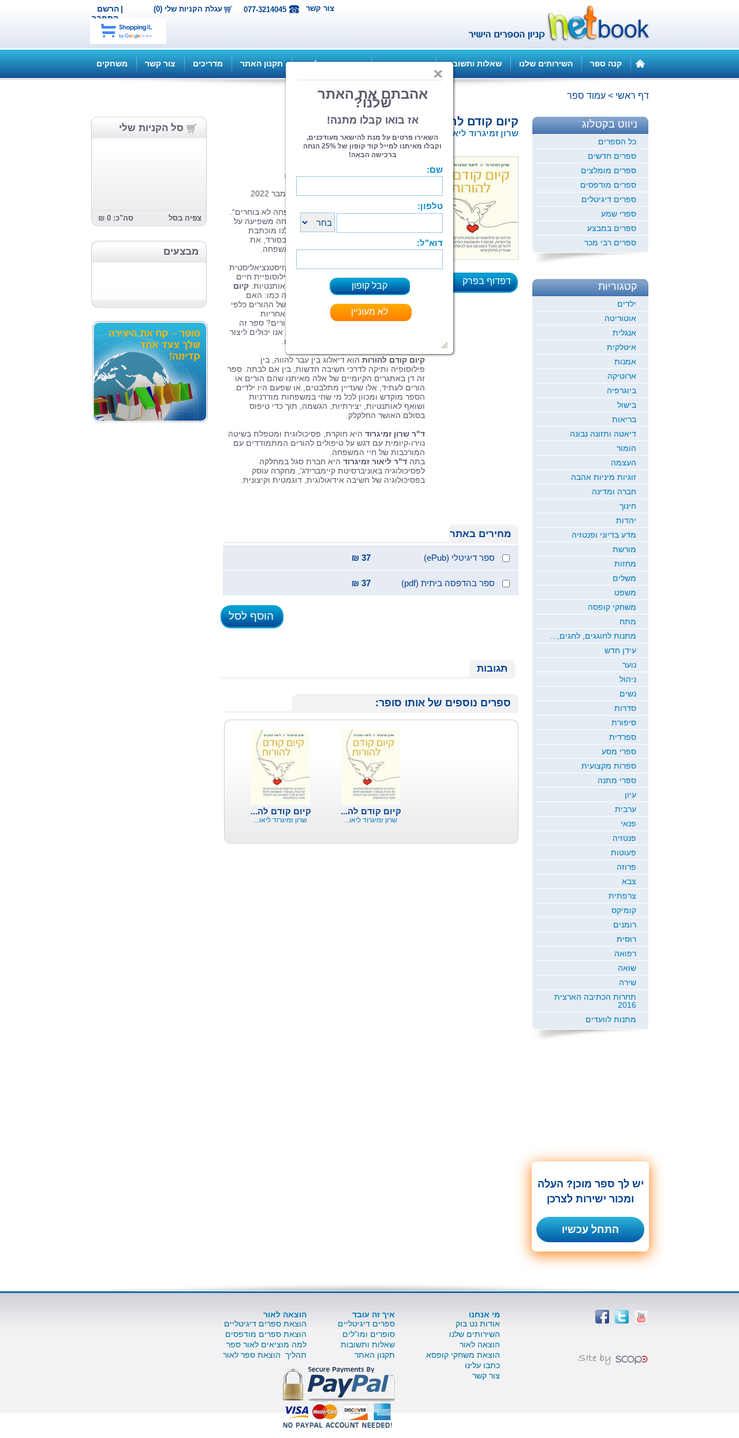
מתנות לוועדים (610, 1019)
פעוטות (623, 852)
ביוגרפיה (621, 390)
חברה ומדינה (614, 491)
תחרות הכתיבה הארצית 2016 (595, 1000)
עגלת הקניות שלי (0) (188, 9)
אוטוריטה (620, 318)
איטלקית (621, 347)
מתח (627, 621)
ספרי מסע (619, 751)
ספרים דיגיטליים (366, 1323)
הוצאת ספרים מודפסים (266, 1334)
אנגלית (624, 332)
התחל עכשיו (590, 1229)
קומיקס (623, 910)
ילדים (626, 303)
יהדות (626, 520)
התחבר (105, 18)
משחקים (112, 63)
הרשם (108, 8)
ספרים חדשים (612, 156)
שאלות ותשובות (473, 63)
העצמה (623, 462)
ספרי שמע (618, 213)
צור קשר (320, 8)
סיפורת (623, 722)
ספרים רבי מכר (610, 242)
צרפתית (622, 895)
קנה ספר (606, 63)
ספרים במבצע (611, 228)
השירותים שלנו (546, 63)
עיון (630, 794)
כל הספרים (617, 141)
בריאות (624, 419)
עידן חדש (620, 650)
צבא (629, 881)
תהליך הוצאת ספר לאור (265, 1354)
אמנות (625, 361)
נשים (627, 693)
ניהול (627, 679)
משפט (625, 592)
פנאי (628, 823)
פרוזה (626, 866)
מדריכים (208, 63)
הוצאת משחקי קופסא (463, 1354)
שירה (627, 982)
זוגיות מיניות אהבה (603, 477)
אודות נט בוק (478, 1323)
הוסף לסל (251, 616)
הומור (626, 448)
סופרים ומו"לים (368, 1334)
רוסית (626, 939)
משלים (624, 578)
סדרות (625, 708)
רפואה (625, 953)
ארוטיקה (621, 376)
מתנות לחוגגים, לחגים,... (593, 635)
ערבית (625, 809)
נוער (629, 664)
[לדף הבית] (640, 63)
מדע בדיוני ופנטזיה (604, 534)
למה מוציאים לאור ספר (266, 1344)
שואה (627, 968)
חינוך (627, 506)
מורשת (624, 549)
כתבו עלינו (482, 1365)
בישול (626, 404)
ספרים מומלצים (608, 170)
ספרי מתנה (617, 780)
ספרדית (622, 737)
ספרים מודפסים (608, 184)
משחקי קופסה (612, 607)
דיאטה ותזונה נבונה (603, 433)
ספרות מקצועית (608, 765)
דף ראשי (632, 95)
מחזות (625, 563)
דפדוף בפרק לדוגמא (490, 284)
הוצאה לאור (480, 1344)
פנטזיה (624, 838)
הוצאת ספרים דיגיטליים (265, 1323)
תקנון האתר (261, 63)
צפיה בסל (185, 218)
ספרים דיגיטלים (608, 199)
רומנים (624, 924)
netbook (552, 24)
